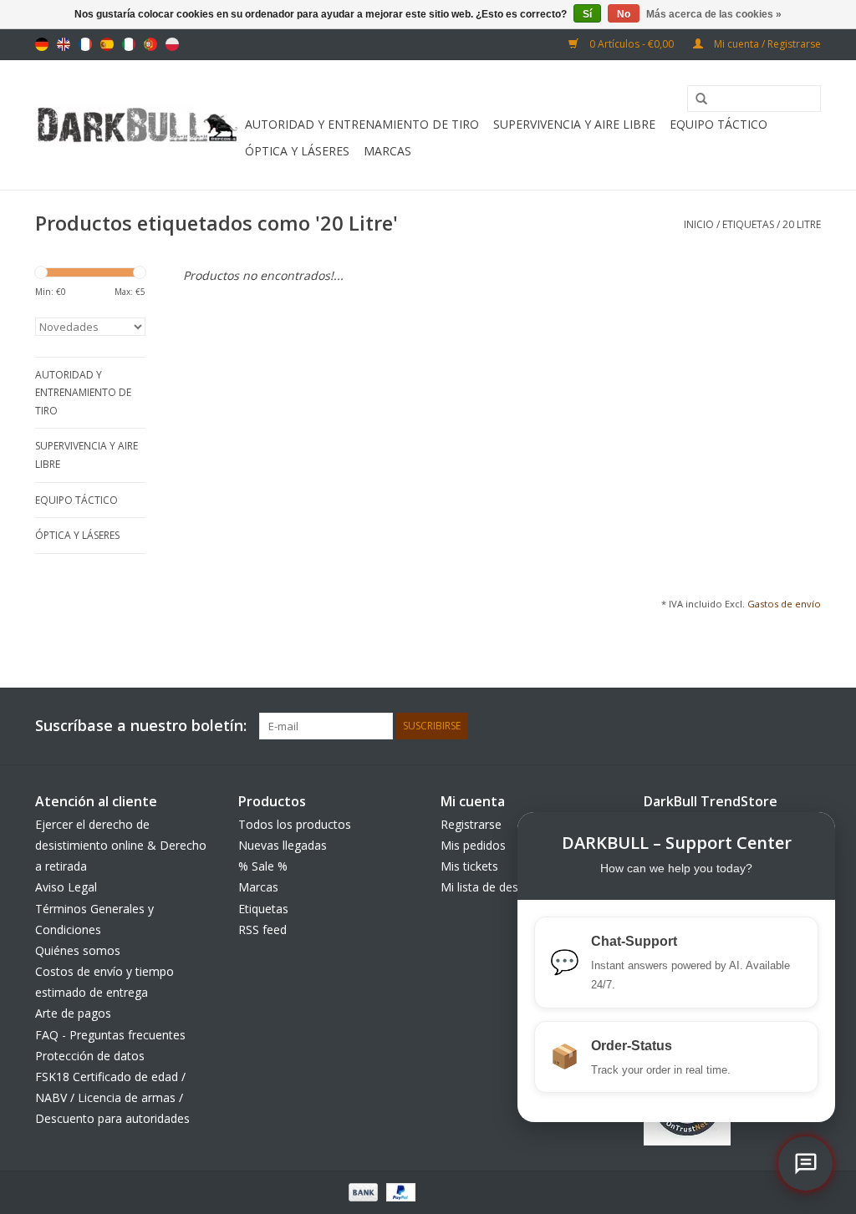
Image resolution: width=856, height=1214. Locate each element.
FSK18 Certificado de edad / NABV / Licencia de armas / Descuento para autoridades (112, 1097)
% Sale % (263, 866)
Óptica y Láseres (297, 151)
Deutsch (41, 44)
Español (107, 44)
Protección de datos (90, 1056)
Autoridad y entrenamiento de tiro (362, 124)
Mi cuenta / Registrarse (766, 44)
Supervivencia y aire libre (574, 124)
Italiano (128, 44)
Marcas (387, 151)
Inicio (699, 224)
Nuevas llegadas (282, 845)
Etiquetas (748, 224)
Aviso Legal (66, 887)
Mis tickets (469, 866)
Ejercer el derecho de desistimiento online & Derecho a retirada (120, 845)
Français (85, 44)
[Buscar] (695, 99)
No (623, 14)
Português (150, 44)
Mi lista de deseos (489, 887)
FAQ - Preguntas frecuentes (110, 1035)
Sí (587, 14)
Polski (172, 44)
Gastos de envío (784, 603)
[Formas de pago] (361, 1191)
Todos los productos (294, 824)
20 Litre (801, 224)
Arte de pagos (73, 1013)
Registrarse (471, 824)
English (63, 44)
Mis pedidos (473, 845)
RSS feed (262, 929)
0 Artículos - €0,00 (631, 44)
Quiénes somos (77, 950)
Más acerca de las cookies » (714, 14)
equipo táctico (718, 124)
